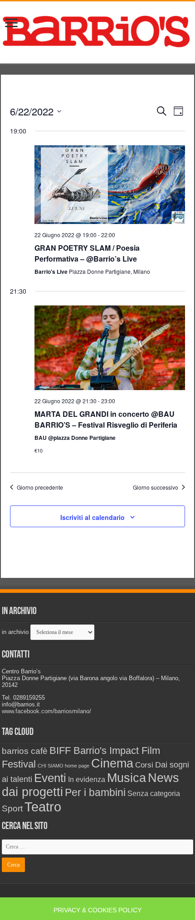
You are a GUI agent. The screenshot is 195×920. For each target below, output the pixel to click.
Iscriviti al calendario (92, 517)
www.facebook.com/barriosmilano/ (46, 711)
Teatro (42, 806)
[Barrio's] (97, 31)
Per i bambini (95, 792)
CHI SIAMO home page (63, 765)
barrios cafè (25, 751)
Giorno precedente (40, 487)
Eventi (50, 778)
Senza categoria (153, 793)
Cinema (112, 763)
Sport (12, 808)
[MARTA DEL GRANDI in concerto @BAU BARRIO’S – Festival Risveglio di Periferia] (109, 347)
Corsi (144, 764)
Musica (126, 778)
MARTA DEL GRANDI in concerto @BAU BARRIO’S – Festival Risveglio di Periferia (105, 419)
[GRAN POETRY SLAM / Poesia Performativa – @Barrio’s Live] (109, 184)
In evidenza (86, 779)
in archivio (15, 632)
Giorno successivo (155, 487)
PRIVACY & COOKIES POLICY (97, 910)
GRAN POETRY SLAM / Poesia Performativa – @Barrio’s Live (87, 253)
